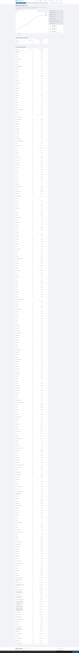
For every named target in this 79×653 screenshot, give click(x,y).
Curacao (17, 172)
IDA (27, 648)
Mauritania (17, 352)
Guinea (17, 246)
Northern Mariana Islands (19, 402)
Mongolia (17, 366)
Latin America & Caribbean (20, 599)
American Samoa (18, 59)
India (16, 265)
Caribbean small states (19, 577)
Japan (17, 287)
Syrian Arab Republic (19, 505)
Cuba (17, 169)
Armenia (17, 71)
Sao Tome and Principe (19, 448)
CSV (52, 26)
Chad (17, 143)
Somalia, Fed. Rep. (18, 474)
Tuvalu (17, 534)
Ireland (17, 275)
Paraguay (17, 419)
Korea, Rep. (17, 301)
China (17, 42)
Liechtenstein (18, 325)
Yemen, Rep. (18, 565)
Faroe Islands (18, 208)
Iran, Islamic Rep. (18, 270)
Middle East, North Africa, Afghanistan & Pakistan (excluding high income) (19, 609)
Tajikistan (17, 508)
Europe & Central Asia (19, 589)
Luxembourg (18, 330)
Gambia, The (18, 222)
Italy (16, 282)
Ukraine (17, 539)
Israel (17, 280)
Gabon (17, 220)
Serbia (17, 455)
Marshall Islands (18, 349)
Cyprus (17, 174)
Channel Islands (18, 145)
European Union (18, 594)
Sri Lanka (17, 484)
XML (54, 26)
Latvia (17, 313)
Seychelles (17, 457)
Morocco (17, 371)
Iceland (17, 263)
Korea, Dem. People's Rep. (19, 299)
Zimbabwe (17, 570)
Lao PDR (17, 311)
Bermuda (17, 102)
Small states (18, 621)
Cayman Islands (18, 138)
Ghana (17, 229)
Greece (17, 234)
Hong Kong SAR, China (19, 258)
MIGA (30, 648)
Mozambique (18, 373)
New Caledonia (18, 388)
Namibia (17, 378)
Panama (17, 414)
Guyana (17, 251)
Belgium (17, 95)
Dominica (17, 184)
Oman (17, 407)
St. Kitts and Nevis (18, 486)
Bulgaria (17, 121)
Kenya (17, 294)
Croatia (17, 167)
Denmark (17, 179)
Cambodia (17, 131)
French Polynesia (18, 217)
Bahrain (17, 85)
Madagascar (17, 335)
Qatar (17, 433)
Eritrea (17, 198)
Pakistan (17, 409)
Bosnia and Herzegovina (19, 109)
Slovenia (17, 469)
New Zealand (18, 390)
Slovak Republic (18, 467)
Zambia (17, 568)
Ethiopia (17, 205)
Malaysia (17, 340)
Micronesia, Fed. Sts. (19, 359)
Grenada (17, 239)
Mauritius (17, 354)
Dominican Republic (19, 186)
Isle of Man (17, 277)
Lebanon (17, 316)
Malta (17, 347)
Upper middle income (19, 643)
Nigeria (17, 397)
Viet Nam (17, 558)
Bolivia (17, 107)
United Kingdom (18, 544)
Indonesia (17, 268)
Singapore (17, 462)
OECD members (18, 614)
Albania (17, 54)
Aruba (17, 73)
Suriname (17, 498)
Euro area (17, 587)
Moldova (17, 361)
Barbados (17, 90)
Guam (17, 241)
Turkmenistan (18, 529)
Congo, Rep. (17, 160)
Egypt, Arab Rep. (18, 191)
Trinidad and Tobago (19, 522)
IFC (28, 648)
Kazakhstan (17, 292)
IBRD (25, 648)
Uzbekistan (17, 551)
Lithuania (17, 328)
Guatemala (17, 244)
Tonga (17, 520)
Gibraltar (17, 232)
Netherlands (18, 385)
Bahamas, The (18, 83)
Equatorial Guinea (18, 196)
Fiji (16, 210)
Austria (17, 78)
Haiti (16, 253)
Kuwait (17, 306)
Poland (17, 426)
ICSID (32, 648)
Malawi (17, 337)
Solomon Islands (18, 472)
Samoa (17, 443)
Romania (17, 436)
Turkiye (17, 527)
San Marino (17, 445)
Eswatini (17, 203)
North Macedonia (18, 400)
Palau (17, 412)
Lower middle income (19, 638)
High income (18, 631)
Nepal (17, 383)
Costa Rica (17, 162)
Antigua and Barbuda (19, 66)
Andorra (17, 61)
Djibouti (17, 181)
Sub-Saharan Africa (18, 626)
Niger (17, 395)
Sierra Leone (18, 460)
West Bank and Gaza (19, 563)
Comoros (17, 155)
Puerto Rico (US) (18, 431)
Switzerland (17, 503)
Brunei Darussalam (18, 119)
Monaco (17, 364)
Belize (17, 97)
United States (18, 546)
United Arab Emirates (19, 541)
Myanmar (17, 376)
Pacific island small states (19, 619)
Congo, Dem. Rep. (18, 157)
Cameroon (17, 133)
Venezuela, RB (18, 556)
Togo (16, 517)
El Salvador (17, 193)
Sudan (17, 496)
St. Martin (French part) (19, 491)
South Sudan (18, 479)
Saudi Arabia (18, 450)
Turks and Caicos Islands (19, 532)
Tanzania (17, 510)
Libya (17, 323)
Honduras (17, 256)
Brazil (17, 114)
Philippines (17, 424)
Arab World (17, 575)
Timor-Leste (17, 515)
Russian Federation (18, 438)
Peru (16, 421)
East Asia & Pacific (18, 582)
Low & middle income (19, 633)
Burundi (17, 126)
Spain (17, 481)
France (17, 215)
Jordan (17, 289)
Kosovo (17, 304)
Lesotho (17, 318)
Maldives (17, 342)
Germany (17, 227)
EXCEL (56, 26)
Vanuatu (17, 553)
